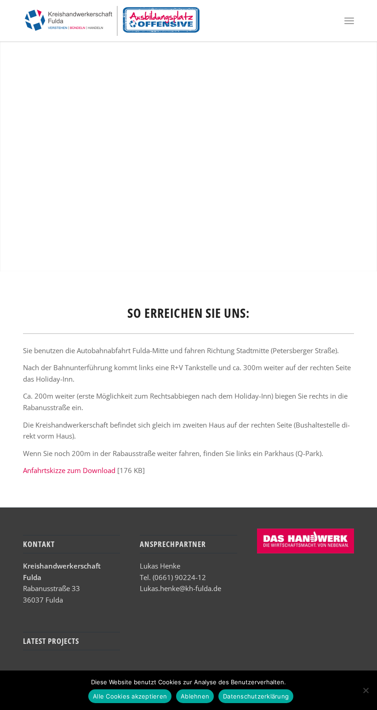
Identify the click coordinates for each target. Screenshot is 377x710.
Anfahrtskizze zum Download (69, 470)
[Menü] (349, 20)
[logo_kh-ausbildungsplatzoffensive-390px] (111, 20)
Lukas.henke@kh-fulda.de (180, 588)
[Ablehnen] (365, 690)
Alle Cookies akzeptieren (130, 696)
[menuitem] (349, 20)
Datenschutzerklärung (256, 696)
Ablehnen (195, 696)
